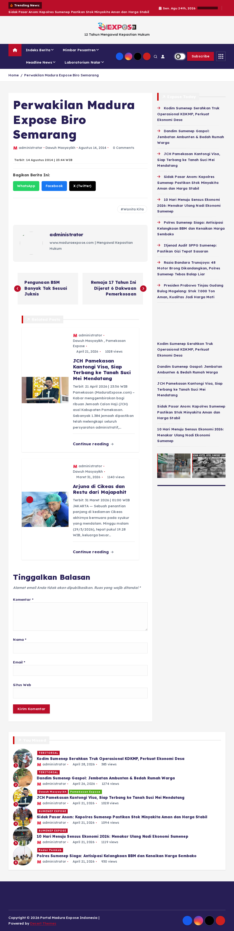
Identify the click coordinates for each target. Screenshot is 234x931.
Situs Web (22, 685)
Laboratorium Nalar (83, 62)
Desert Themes (43, 923)
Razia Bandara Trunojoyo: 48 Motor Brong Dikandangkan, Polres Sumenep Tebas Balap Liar (188, 268)
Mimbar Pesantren (79, 50)
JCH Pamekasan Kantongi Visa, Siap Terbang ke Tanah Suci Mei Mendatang (188, 160)
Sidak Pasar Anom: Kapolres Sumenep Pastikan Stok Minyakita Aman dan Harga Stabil (187, 182)
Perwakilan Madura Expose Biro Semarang (61, 75)
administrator (30, 148)
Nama (19, 639)
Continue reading (91, 443)
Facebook (54, 186)
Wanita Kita (133, 209)
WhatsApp (26, 186)
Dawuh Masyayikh (60, 148)
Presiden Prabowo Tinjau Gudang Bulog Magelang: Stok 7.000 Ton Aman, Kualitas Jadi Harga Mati (190, 291)
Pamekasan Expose (85, 791)
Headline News (39, 62)
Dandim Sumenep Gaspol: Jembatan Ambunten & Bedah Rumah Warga (190, 137)
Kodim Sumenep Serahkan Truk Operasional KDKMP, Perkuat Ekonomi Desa (188, 114)
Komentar (23, 599)
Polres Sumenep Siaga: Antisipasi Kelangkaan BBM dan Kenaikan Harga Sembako (191, 228)
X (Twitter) (82, 186)
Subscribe (201, 56)
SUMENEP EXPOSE (52, 811)
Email (19, 662)
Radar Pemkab (50, 850)
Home (13, 75)
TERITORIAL (48, 752)
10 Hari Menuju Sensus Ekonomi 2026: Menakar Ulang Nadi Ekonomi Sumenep (189, 205)
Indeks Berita (38, 50)
